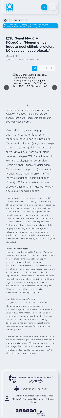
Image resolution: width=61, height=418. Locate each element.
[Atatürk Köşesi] (30, 378)
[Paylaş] (34, 68)
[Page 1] (27, 105)
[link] (41, 411)
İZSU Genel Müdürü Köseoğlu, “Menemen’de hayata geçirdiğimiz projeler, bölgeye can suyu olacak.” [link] (26, 26)
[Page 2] (29, 105)
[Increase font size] (51, 68)
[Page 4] (33, 105)
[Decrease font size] (41, 68)
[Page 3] (31, 105)
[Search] (44, 7)
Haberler (19, 20)
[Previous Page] (6, 87)
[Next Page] (54, 87)
